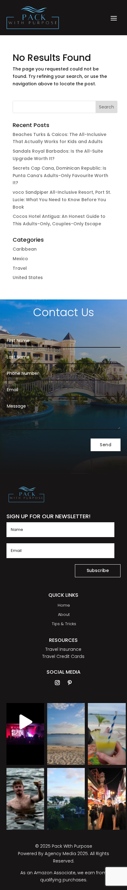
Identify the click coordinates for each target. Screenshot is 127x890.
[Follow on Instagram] (57, 683)
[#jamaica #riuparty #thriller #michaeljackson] (25, 722)
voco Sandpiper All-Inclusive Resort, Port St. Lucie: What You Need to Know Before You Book (62, 199)
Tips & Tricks (64, 624)
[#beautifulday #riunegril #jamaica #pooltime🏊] (66, 787)
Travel (20, 268)
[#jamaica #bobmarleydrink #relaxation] (106, 722)
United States (28, 277)
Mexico (20, 259)
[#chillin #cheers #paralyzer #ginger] (25, 787)
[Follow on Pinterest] (70, 683)
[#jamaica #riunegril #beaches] (66, 722)
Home (64, 605)
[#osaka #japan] (106, 787)
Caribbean (25, 249)
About (64, 614)
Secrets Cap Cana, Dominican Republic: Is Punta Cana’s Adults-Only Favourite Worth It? (60, 175)
